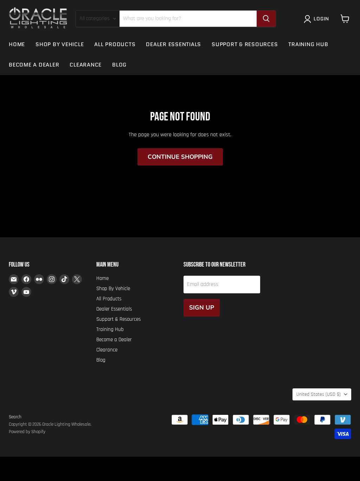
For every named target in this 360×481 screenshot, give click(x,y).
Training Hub (308, 44)
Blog (119, 65)
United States (318, 394)
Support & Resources (245, 44)
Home (17, 44)
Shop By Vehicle (60, 44)
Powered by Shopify (27, 432)
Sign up (201, 308)
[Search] (266, 19)
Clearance (86, 65)
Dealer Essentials (173, 44)
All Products (114, 44)
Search (15, 417)
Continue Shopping (180, 157)
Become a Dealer (34, 65)
